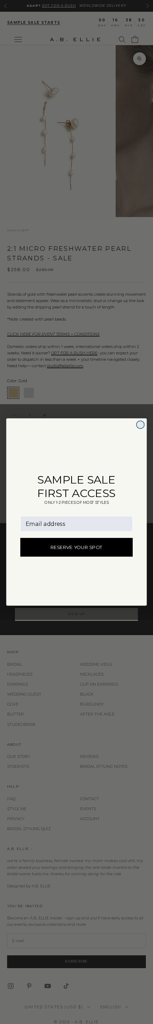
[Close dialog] (140, 425)
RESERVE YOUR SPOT (77, 547)
